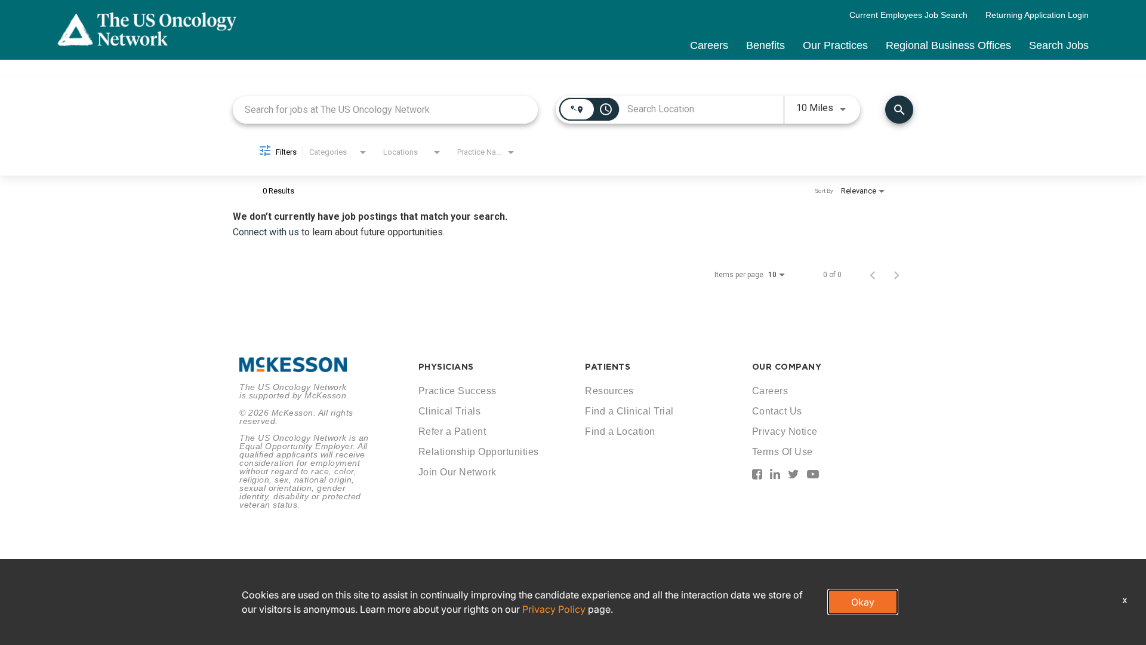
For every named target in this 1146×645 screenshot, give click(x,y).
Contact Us (777, 411)
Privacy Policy (554, 609)
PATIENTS (607, 366)
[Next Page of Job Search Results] (896, 275)
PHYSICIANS (446, 366)
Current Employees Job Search (908, 15)
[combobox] (385, 110)
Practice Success (457, 391)
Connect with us (267, 232)
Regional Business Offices (948, 45)
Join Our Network (457, 472)
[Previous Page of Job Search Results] (873, 275)
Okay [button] (862, 602)
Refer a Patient (452, 431)
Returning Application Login (1037, 15)
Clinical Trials (449, 411)
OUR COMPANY (787, 366)
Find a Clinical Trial (629, 411)
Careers (709, 45)
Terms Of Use (782, 452)
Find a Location (620, 431)
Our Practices (835, 45)
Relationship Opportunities (478, 452)
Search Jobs (1059, 45)
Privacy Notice (785, 431)
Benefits (765, 45)
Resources (609, 391)
